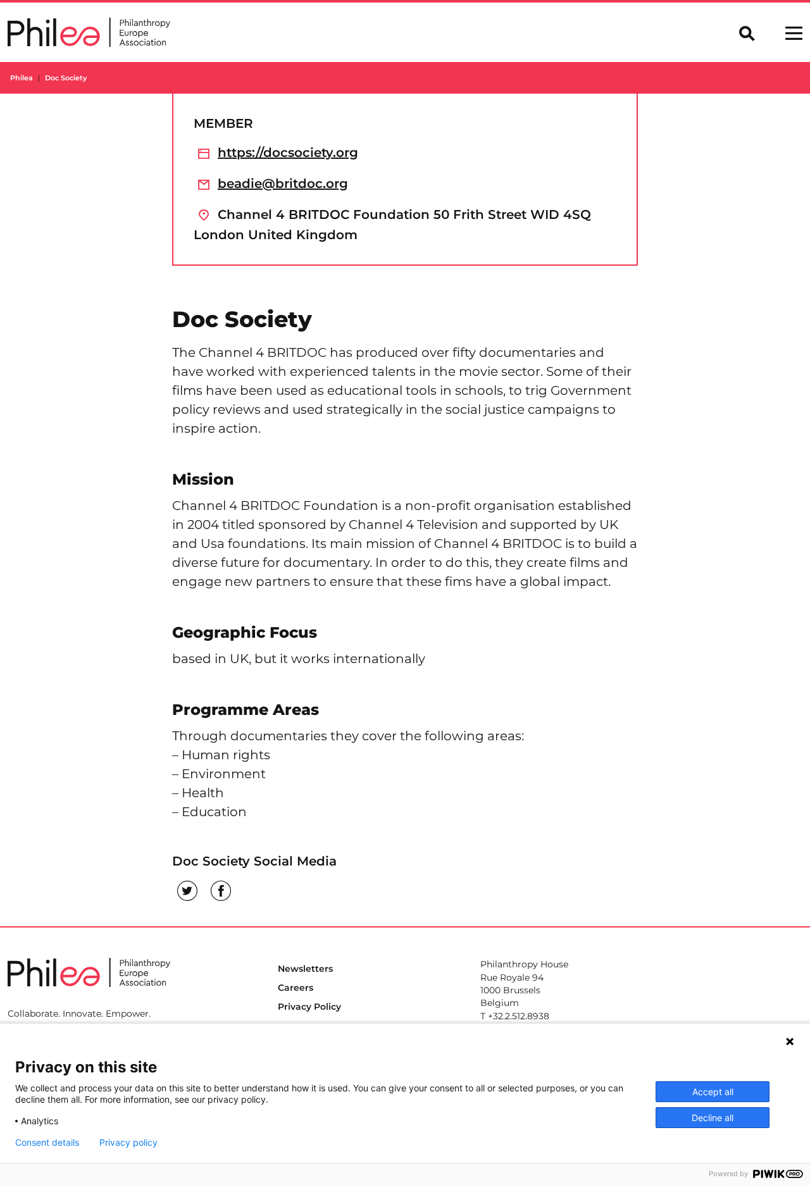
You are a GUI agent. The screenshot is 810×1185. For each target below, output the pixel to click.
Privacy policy (128, 1143)
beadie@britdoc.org (283, 183)
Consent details (47, 1143)
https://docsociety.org (288, 152)
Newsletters (305, 969)
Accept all (712, 1091)
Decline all (712, 1117)
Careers (295, 988)
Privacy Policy (309, 1007)
